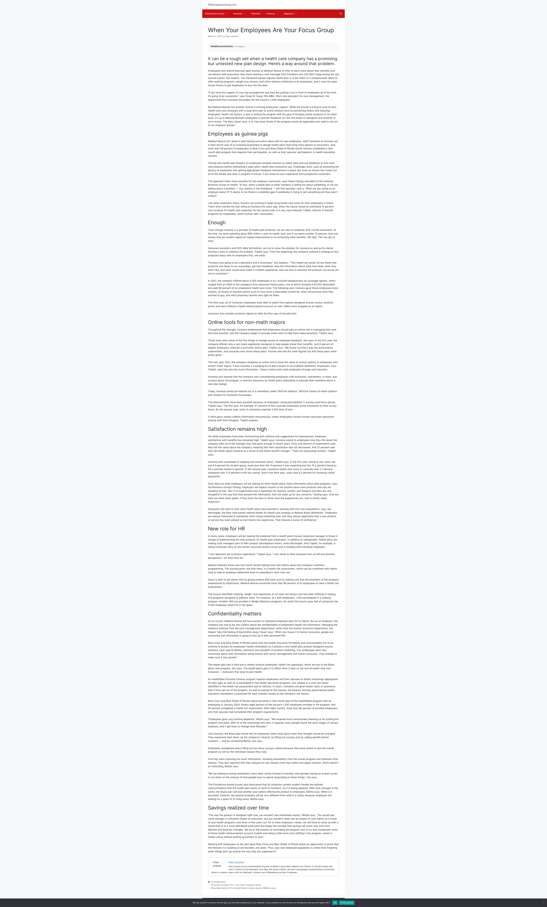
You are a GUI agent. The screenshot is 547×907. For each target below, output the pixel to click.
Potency (270, 13)
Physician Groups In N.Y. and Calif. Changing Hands (236, 885)
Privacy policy (346, 902)
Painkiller (256, 13)
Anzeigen (240, 46)
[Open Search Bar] (341, 13)
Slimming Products (214, 13)
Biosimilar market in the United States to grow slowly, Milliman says (243, 888)
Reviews (237, 13)
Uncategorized (218, 882)
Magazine (289, 13)
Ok (335, 902)
